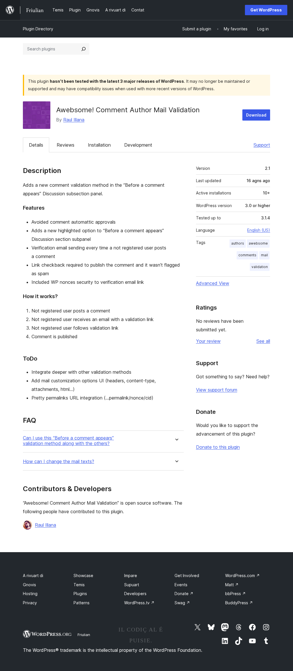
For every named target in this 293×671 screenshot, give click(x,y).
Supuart (131, 584)
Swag (182, 602)
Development (138, 145)
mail (264, 255)
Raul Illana (73, 120)
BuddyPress (239, 602)
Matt (232, 584)
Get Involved (187, 575)
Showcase (83, 575)
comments (247, 255)
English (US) (258, 230)
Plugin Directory (38, 28)
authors (237, 243)
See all (263, 341)
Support (262, 145)
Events (181, 584)
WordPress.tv (139, 602)
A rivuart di (33, 575)
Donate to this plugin (218, 447)
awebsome (258, 243)
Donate (184, 593)
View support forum (216, 390)
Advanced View (212, 283)
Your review (208, 341)
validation (260, 267)
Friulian (84, 634)
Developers (135, 593)
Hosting (30, 593)
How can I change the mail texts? (58, 461)
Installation (99, 145)
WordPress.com (242, 575)
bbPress (235, 593)
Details (36, 145)
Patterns (82, 602)
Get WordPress (266, 9)
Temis (79, 584)
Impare (130, 575)
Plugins (80, 593)
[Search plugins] (83, 49)
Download (256, 115)
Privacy (30, 602)
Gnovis (29, 584)
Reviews (65, 145)
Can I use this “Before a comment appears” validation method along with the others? (68, 440)
